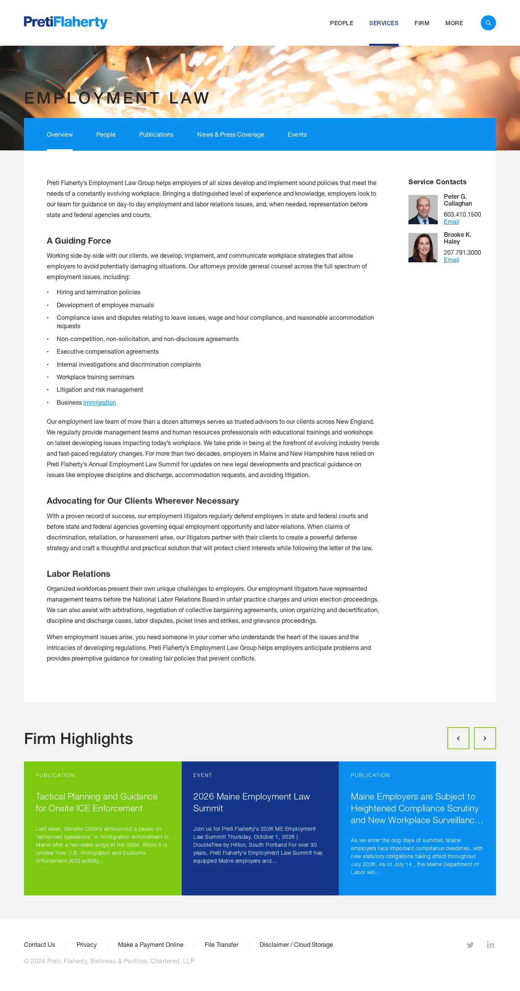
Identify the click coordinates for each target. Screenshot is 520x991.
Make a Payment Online (150, 945)
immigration (99, 402)
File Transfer (221, 945)
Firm (422, 23)
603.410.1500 (462, 214)
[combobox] (488, 22)
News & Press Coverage (230, 134)
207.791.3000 (462, 252)
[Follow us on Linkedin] (491, 946)
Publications (156, 134)
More (454, 23)
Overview (60, 134)
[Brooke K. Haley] (426, 247)
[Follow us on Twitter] (471, 946)
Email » (451, 221)
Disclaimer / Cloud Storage (296, 945)
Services (384, 23)
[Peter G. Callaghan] (426, 209)
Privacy (87, 945)
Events (297, 134)
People (341, 23)
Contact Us (39, 945)
